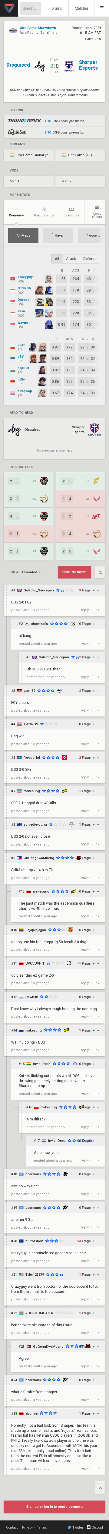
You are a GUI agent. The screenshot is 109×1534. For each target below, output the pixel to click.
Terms (42, 1527)
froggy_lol (32, 758)
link (96, 610)
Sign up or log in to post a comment (54, 1507)
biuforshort (34, 1241)
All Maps (23, 236)
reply (85, 610)
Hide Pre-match (74, 572)
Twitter (77, 1527)
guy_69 (29, 691)
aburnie (31, 1414)
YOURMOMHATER (39, 1313)
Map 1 (14, 181)
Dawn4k (31, 997)
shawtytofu (39, 624)
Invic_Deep (42, 1064)
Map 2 (66, 181)
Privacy (27, 1527)
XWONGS (31, 724)
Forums (56, 8)
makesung (32, 791)
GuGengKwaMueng (39, 858)
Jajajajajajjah (35, 930)
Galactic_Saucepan (39, 590)
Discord (97, 1527)
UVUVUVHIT (35, 963)
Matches (81, 8)
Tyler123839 (34, 1275)
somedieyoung (35, 825)
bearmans (33, 1174)
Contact (12, 1527)
